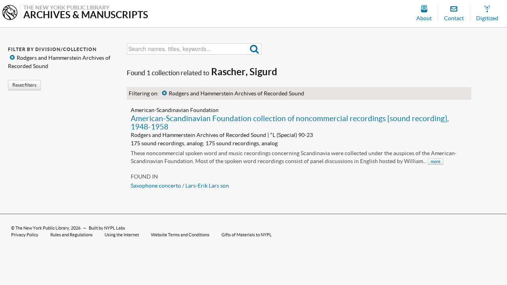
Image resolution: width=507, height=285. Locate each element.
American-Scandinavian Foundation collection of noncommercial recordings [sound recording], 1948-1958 (290, 122)
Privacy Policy (24, 234)
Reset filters (24, 84)
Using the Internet (122, 234)
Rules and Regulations (71, 234)
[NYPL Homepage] (9, 13)
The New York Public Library (42, 228)
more (435, 161)
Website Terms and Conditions (180, 234)
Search (254, 49)
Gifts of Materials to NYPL (246, 234)
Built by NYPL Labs (107, 228)
